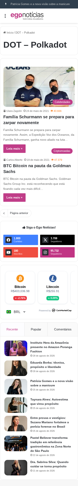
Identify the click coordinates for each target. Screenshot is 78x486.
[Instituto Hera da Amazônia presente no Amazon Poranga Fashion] (15, 348)
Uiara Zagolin (14, 111)
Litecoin (52, 287)
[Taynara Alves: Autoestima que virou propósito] (15, 405)
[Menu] (5, 17)
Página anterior (19, 213)
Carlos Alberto (14, 159)
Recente (12, 329)
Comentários (63, 329)
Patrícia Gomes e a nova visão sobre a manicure (40, 4)
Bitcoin (20, 287)
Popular (36, 329)
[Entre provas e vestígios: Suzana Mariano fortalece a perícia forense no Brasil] (15, 423)
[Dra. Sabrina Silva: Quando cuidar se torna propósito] (15, 467)
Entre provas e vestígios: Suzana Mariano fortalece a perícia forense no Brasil (49, 422)
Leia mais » (14, 148)
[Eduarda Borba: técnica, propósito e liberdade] (15, 368)
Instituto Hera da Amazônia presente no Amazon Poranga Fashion (51, 347)
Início (9, 32)
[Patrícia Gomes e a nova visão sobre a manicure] (15, 386)
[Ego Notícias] (27, 15)
